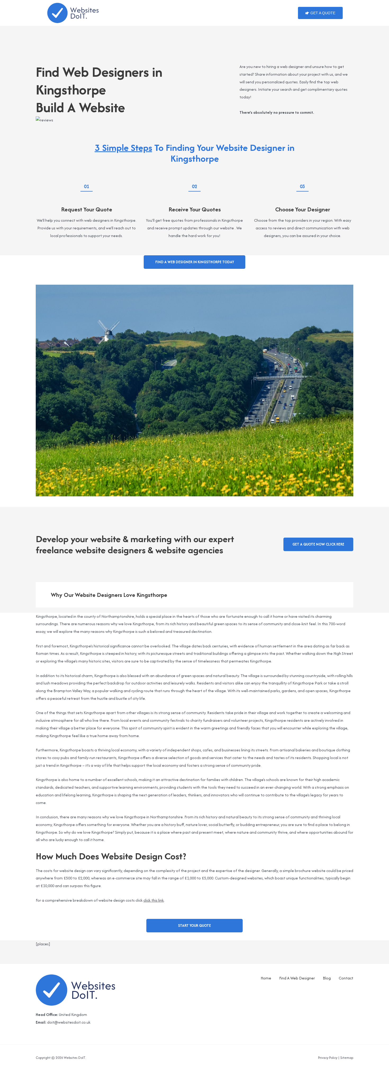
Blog (327, 978)
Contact (346, 978)
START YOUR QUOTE (194, 925)
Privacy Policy (327, 1057)
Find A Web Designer (297, 978)
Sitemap (346, 1057)
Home (266, 978)
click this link (153, 900)
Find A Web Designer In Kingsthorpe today (194, 262)
